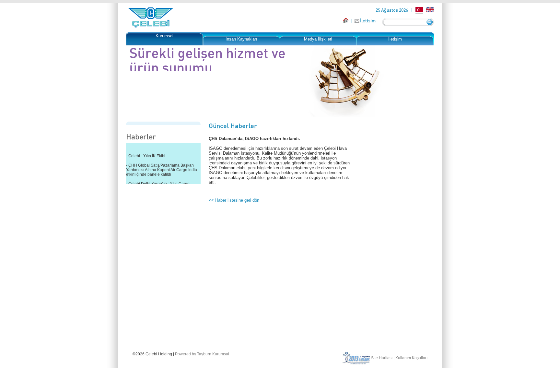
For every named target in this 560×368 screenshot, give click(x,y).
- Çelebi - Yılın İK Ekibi (145, 154)
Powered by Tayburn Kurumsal (202, 354)
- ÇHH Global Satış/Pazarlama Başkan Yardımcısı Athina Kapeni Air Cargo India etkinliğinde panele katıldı (161, 168)
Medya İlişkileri (318, 39)
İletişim (368, 20)
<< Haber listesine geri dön (234, 200)
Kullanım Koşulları (411, 358)
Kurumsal (164, 35)
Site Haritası (381, 358)
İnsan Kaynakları (241, 39)
